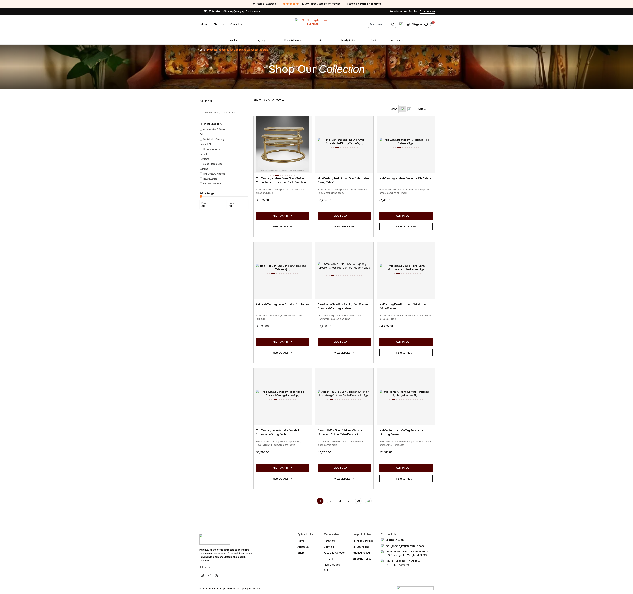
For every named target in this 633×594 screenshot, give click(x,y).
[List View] (409, 109)
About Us (219, 24)
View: (394, 109)
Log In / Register (413, 24)
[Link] (224, 575)
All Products (397, 40)
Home (204, 24)
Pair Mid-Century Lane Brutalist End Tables (282, 304)
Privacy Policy (361, 552)
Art (321, 40)
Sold (373, 40)
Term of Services (362, 541)
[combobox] (380, 24)
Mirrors (328, 558)
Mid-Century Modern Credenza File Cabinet (406, 178)
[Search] (392, 24)
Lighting (261, 40)
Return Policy (360, 547)
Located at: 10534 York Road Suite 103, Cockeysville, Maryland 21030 (407, 553)
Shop (300, 552)
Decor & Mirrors (292, 40)
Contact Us (236, 24)
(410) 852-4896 (211, 11)
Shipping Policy (361, 558)
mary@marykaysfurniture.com (244, 11)
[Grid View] (402, 109)
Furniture (233, 40)
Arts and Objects (334, 552)
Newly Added (348, 40)
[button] (270, 175)
